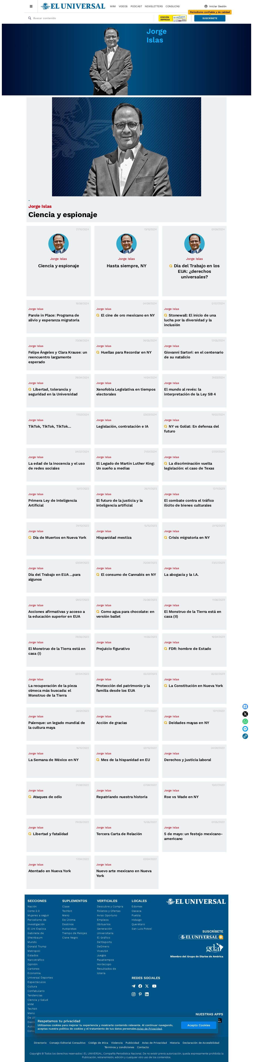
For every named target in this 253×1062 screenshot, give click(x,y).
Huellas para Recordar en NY (126, 352)
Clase (66, 906)
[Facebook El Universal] (140, 986)
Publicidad (132, 1042)
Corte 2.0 (34, 910)
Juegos (101, 955)
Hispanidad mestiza (114, 537)
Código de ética (98, 1042)
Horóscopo (104, 964)
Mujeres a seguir (38, 915)
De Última (68, 919)
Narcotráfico (36, 959)
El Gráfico (103, 937)
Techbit (32, 1008)
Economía (34, 973)
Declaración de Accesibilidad (201, 1042)
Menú (31, 1013)
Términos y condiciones (119, 1047)
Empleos (103, 919)
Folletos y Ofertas (109, 910)
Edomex (137, 906)
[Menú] (31, 6)
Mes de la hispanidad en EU (125, 760)
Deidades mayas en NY (189, 722)
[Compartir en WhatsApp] (245, 721)
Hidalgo (137, 919)
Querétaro (138, 924)
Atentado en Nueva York (49, 871)
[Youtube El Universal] (154, 986)
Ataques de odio (47, 797)
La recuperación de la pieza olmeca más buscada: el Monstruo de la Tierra (52, 690)
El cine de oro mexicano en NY (128, 315)
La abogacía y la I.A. (181, 574)
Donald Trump (37, 946)
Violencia (117, 1042)
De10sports (104, 942)
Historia (175, 1042)
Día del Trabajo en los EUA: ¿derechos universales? (197, 271)
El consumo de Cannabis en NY (128, 574)
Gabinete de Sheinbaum (36, 935)
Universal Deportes (40, 977)
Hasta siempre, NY (127, 265)
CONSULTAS (173, 6)
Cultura (32, 986)
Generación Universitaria (105, 931)
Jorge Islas (40, 206)
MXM (113, 6)
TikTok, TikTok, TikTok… (49, 426)
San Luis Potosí (142, 928)
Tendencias (35, 995)
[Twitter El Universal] (147, 986)
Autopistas (69, 928)
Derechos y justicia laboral (187, 760)
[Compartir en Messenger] (245, 729)
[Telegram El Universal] (133, 986)
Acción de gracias (111, 722)
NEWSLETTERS (154, 6)
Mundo (32, 942)
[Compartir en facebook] (245, 706)
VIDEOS (123, 6)
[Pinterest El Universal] (140, 994)
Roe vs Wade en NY (181, 797)
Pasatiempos (105, 959)
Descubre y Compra (110, 906)
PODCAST (136, 6)
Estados (33, 955)
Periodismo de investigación (37, 922)
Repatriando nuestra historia (121, 797)
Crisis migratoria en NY (189, 537)
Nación (32, 906)
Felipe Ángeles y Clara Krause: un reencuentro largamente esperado (57, 357)
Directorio (40, 1042)
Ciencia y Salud (38, 999)
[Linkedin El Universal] (147, 994)
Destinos (68, 924)
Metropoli (34, 950)
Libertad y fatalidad (50, 834)
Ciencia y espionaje (62, 214)
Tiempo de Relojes (74, 933)
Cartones (33, 968)
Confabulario (36, 990)
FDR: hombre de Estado (190, 648)
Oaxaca (137, 910)
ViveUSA (102, 950)
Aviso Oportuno (107, 915)
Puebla (136, 915)
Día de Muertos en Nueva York (59, 537)
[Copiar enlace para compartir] (245, 736)
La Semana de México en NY (53, 760)
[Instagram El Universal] (133, 994)
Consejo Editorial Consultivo (67, 1042)
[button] (209, 18)
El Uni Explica (37, 928)
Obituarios (104, 924)
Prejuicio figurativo (113, 648)
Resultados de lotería (106, 971)
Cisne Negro (70, 937)
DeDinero (103, 946)
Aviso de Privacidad (154, 1042)
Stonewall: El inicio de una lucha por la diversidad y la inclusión (190, 320)
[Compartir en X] (245, 714)
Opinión (33, 964)
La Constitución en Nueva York (196, 685)
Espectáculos (37, 982)
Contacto (143, 1047)
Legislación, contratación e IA (122, 426)
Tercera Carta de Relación (119, 834)
